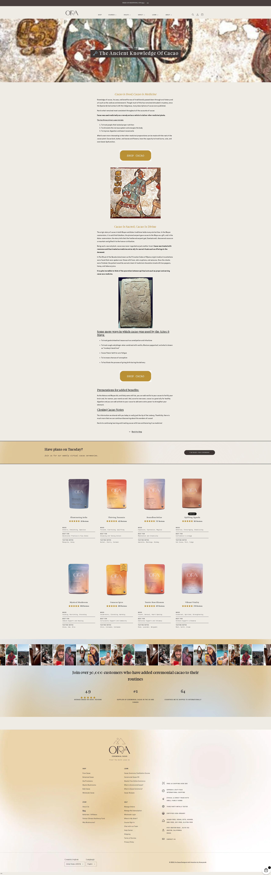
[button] (193, 14)
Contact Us (171, 839)
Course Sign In (129, 822)
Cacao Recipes (129, 793)
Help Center (128, 830)
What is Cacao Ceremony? (133, 789)
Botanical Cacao (88, 777)
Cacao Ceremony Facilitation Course (137, 773)
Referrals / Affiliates (90, 814)
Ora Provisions (88, 781)
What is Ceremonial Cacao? (133, 785)
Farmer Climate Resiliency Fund (94, 818)
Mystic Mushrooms (89, 785)
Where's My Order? (130, 818)
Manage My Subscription (133, 811)
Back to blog (137, 432)
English (90, 864)
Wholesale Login (130, 814)
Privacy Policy (129, 842)
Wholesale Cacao (88, 793)
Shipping (127, 834)
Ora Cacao (178, 862)
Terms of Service (130, 838)
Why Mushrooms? (89, 822)
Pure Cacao (87, 773)
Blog (84, 811)
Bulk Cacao (86, 789)
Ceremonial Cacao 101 (131, 777)
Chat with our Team (131, 826)
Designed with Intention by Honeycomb (193, 862)
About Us (86, 807)
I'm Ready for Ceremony (199, 452)
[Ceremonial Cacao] (135, 155)
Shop (100, 15)
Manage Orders (129, 807)
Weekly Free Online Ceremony (134, 781)
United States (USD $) (73, 864)
